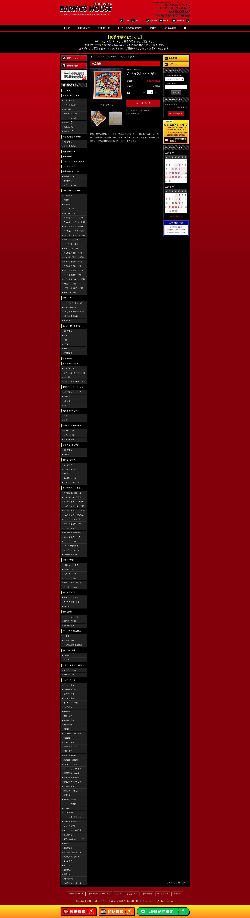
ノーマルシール (70, 675)
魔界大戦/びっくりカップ (74, 839)
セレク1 (67, 396)
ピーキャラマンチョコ (72, 817)
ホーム (93, 57)
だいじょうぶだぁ (71, 764)
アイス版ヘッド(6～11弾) (74, 231)
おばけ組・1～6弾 (71, 565)
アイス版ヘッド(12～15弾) (74, 235)
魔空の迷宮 (68, 848)
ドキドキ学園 (68, 560)
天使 (65, 340)
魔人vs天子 (68, 861)
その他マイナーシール (72, 883)
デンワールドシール (72, 777)
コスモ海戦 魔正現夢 (72, 734)
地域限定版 (68, 353)
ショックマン (69, 742)
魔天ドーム (68, 865)
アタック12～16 (70, 574)
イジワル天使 (69, 694)
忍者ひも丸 (68, 795)
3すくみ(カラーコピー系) (74, 312)
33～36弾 (68, 109)
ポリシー (177, 894)
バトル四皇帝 (69, 813)
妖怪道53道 (68, 879)
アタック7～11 (69, 569)
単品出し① (68, 123)
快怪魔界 (67, 711)
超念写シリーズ (70, 478)
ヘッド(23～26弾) (71, 244)
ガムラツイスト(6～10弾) (74, 506)
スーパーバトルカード (72, 587)
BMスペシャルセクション (73, 387)
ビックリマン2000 (71, 363)
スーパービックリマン (72, 326)
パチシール (67, 298)
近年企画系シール (70, 152)
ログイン (166, 20)
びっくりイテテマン (72, 821)
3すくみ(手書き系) (71, 316)
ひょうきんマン (70, 826)
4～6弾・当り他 (70, 640)
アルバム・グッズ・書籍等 (73, 162)
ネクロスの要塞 (70, 799)
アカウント (139, 20)
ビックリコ (68, 465)
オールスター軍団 (71, 703)
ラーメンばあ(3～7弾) (72, 519)
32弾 (66, 420)
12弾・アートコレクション (74, 382)
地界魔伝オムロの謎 (72, 773)
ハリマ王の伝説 (69, 592)
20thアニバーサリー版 (72, 426)
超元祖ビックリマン (71, 411)
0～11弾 (67, 377)
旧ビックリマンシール (72, 191)
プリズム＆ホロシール (72, 493)
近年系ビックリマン (71, 95)
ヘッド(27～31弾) (71, 248)
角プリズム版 (69, 431)
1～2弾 (66, 655)
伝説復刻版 (67, 358)
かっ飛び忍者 (69, 720)
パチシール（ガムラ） (72, 554)
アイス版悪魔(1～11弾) (73, 275)
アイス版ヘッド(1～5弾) (73, 226)
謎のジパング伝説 (71, 791)
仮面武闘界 (68, 725)
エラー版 (67, 204)
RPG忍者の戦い (70, 689)
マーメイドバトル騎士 (72, 631)
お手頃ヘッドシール (71, 171)
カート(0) (180, 20)
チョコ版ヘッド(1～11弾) (74, 218)
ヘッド (66, 335)
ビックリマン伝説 (71, 118)
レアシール (68, 196)
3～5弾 (66, 660)
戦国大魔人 (68, 751)
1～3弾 (66, 636)
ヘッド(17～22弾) (71, 240)
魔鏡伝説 (67, 843)
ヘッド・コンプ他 (71, 597)
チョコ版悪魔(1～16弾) (73, 262)
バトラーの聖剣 (70, 804)
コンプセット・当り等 (72, 392)
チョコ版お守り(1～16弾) (74, 257)
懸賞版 (66, 200)
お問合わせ (147, 894)
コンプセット (69, 101)
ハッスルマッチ (70, 528)
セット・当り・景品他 (72, 583)
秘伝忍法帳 (67, 612)
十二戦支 (67, 738)
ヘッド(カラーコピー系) (73, 303)
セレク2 (67, 401)
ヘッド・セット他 (71, 617)
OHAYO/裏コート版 (71, 602)
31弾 (65, 416)
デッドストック (69, 166)
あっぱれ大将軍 (69, 650)
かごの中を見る (176, 113)
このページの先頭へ (175, 883)
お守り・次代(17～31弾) (73, 288)
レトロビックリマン (71, 445)
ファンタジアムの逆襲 (72, 830)
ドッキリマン (69, 786)
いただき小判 (69, 698)
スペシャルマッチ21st (73, 533)
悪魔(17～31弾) (70, 292)
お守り (66, 344)
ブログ (126, 20)
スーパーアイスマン (72, 747)
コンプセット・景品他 (72, 497)
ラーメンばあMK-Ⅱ (71, 541)
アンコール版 (69, 439)
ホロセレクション (71, 114)
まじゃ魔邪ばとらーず (72, 852)
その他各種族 (69, 626)
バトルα (67, 808)
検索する (176, 92)
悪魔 (65, 349)
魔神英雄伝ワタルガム (72, 857)
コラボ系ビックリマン (72, 137)
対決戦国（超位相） (72, 760)
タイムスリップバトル (72, 769)
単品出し (67, 454)
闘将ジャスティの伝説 (72, 782)
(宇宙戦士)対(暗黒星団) (73, 645)
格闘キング (68, 716)
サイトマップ (162, 894)
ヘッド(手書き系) (70, 307)
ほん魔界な (68, 835)
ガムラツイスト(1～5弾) (73, 502)
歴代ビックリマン (70, 460)
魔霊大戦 (67, 874)
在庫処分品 (67, 157)
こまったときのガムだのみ (73, 665)
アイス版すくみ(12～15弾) (74, 279)
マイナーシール (70, 185)
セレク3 (67, 405)
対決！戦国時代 (70, 756)
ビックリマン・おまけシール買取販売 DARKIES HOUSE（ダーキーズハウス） (127, 901)
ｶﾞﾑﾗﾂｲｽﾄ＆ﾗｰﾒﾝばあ (71, 488)
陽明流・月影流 (70, 621)
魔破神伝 (67, 870)
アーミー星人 (69, 685)
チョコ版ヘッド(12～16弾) (74, 222)
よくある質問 (132, 894)
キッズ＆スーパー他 (72, 550)
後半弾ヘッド (69, 181)
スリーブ (66, 90)
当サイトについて (76, 894)
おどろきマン (69, 707)
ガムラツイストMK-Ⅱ (72, 537)
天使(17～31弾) (70, 284)
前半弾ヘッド (69, 176)
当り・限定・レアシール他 (74, 373)
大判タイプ (68, 321)
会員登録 (153, 20)
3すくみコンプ (69, 213)
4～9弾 (66, 606)
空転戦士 (67, 729)
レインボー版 (69, 435)
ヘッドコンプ (69, 209)
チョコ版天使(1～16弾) (73, 253)
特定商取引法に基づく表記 (99, 894)
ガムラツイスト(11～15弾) (74, 511)
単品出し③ (68, 131)
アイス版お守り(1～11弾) (74, 270)
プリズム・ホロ (70, 670)
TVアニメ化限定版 (71, 546)
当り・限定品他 (70, 105)
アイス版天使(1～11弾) (73, 266)
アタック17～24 (70, 578)
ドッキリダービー (71, 469)
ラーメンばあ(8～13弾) (73, 524)
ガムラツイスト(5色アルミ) (75, 515)
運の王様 (67, 474)
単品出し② (68, 127)
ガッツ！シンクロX (71, 482)
